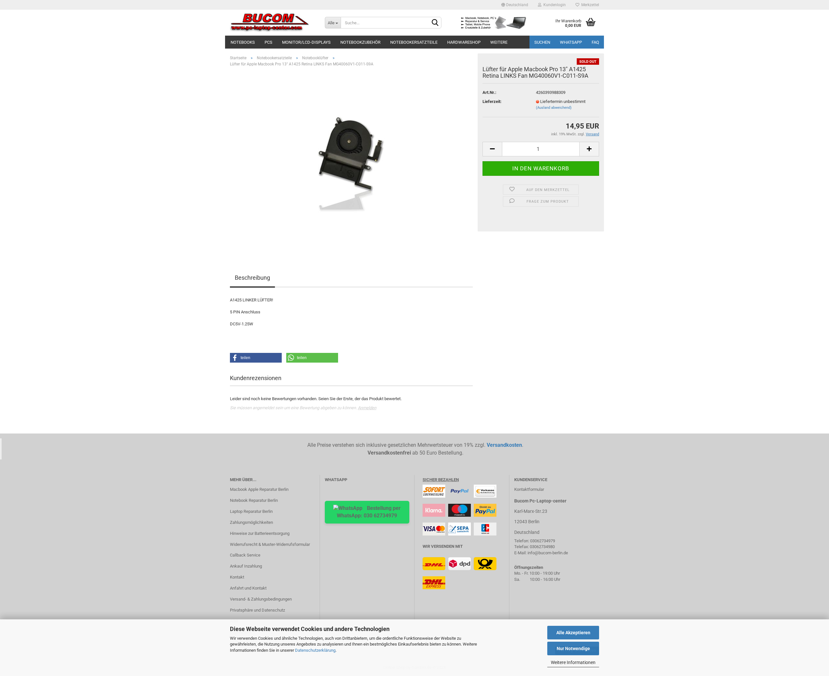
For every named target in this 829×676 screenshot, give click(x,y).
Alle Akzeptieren (573, 632)
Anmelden (367, 407)
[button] (256, 358)
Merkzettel (589, 5)
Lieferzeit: (492, 101)
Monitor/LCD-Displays (306, 42)
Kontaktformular (529, 489)
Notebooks (243, 42)
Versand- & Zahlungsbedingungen (261, 599)
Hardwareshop (464, 42)
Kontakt (237, 577)
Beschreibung (252, 277)
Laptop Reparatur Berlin (251, 511)
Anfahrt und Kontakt (248, 588)
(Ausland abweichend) (554, 108)
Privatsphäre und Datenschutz (257, 610)
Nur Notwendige (573, 648)
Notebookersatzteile (413, 42)
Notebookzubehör (360, 42)
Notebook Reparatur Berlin (254, 500)
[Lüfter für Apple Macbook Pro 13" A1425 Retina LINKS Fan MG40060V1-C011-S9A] (351, 160)
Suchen (542, 42)
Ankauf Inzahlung (246, 566)
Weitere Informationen (573, 662)
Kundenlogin (553, 5)
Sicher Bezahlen (441, 479)
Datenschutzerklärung (315, 650)
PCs (268, 42)
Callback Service (245, 555)
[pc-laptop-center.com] (272, 23)
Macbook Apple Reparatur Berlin (259, 489)
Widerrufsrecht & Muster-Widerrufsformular (270, 544)
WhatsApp (571, 42)
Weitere (498, 42)
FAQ (595, 42)
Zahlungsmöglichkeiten (251, 522)
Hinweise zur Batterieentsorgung (260, 533)
